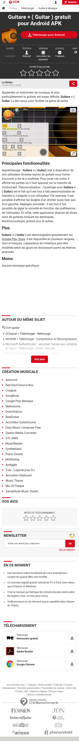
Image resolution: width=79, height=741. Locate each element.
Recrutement (9, 688)
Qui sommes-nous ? (16, 685)
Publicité (58, 685)
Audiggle (11, 464)
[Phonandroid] (58, 732)
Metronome (13, 406)
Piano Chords (14, 454)
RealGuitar (12, 417)
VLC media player (17, 353)
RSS (26, 691)
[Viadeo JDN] (58, 725)
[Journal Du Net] (58, 710)
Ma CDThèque (15, 486)
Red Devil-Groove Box (19, 385)
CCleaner (11, 333)
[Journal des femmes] (21, 710)
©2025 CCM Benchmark (40, 694)
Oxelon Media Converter (21, 433)
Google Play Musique (19, 401)
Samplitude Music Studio (22, 491)
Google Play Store (13, 239)
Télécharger (27, 8)
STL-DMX (12, 438)
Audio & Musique (48, 8)
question (72, 2)
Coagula (11, 390)
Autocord (11, 380)
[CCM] (14, 2)
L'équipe (32, 685)
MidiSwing (12, 459)
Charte (19, 691)
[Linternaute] (21, 718)
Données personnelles (29, 688)
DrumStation (14, 411)
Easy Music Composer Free (23, 427)
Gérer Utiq (71, 688)
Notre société (44, 685)
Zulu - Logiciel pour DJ (20, 470)
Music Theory (14, 480)
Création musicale (20, 371)
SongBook (12, 395)
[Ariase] (21, 732)
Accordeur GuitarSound (21, 422)
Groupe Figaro (56, 691)
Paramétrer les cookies (53, 688)
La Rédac (7, 82)
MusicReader (14, 443)
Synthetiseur (14, 449)
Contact (68, 685)
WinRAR (11, 339)
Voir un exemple (67, 549)
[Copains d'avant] (21, 725)
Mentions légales (38, 691)
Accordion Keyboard (19, 475)
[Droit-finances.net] (58, 718)
